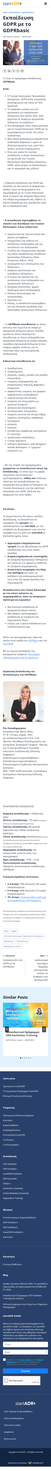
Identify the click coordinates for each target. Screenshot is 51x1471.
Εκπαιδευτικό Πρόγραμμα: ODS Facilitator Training (23, 1033)
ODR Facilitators (10, 1222)
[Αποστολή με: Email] (22, 71)
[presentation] (25, 1015)
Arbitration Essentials (13, 1188)
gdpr (14, 931)
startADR (8, 643)
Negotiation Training (13, 1198)
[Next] (44, 1029)
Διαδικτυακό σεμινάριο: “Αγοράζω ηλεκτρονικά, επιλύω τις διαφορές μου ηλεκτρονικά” (40, 968)
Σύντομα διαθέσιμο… (13, 1264)
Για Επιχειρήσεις (11, 1144)
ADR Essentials (10, 1178)
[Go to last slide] (7, 1029)
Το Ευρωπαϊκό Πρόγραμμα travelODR (20, 1091)
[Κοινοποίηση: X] (13, 71)
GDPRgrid (33, 640)
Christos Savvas (13, 36)
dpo (6, 931)
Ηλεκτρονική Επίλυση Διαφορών (18, 1115)
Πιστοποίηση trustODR (14, 1135)
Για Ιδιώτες (8, 1140)
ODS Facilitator (10, 1164)
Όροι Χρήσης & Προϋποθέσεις (18, 1411)
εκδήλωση (9, 941)
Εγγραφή (25, 1371)
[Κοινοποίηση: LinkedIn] (9, 71)
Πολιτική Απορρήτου (14, 1418)
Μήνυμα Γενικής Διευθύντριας (17, 1096)
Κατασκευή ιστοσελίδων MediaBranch (25, 1463)
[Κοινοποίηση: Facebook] (5, 71)
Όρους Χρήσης (25, 1360)
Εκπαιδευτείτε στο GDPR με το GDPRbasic (13, 961)
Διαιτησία (7, 1120)
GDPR (5, 12)
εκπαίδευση (22, 941)
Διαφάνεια (9, 1432)
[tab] (20, 1058)
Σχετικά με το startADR (14, 1086)
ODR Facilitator (10, 1169)
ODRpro (7, 1183)
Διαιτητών (8, 1237)
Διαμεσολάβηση (10, 1125)
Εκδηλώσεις (14, 12)
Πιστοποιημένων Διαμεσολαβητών (19, 1217)
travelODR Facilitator (12, 1173)
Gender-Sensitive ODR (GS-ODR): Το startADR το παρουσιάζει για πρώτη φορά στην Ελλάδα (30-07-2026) (25, 1286)
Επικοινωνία (10, 1438)
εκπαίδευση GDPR (12, 946)
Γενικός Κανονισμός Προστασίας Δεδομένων (23, 936)
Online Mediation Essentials (16, 1193)
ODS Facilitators (10, 1227)
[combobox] (25, 1352)
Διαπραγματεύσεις (11, 1130)
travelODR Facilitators (13, 1232)
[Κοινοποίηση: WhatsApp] (18, 71)
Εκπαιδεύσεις (28, 12)
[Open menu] (45, 3)
